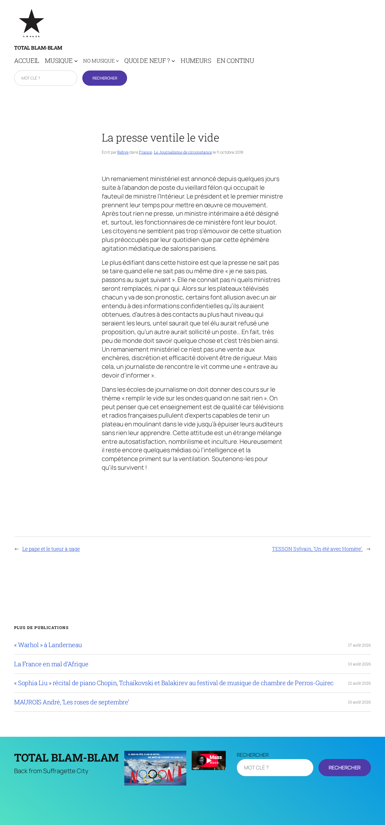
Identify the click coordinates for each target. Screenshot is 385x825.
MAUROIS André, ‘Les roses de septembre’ (71, 702)
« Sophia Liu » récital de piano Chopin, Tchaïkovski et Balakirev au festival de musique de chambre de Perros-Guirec (174, 683)
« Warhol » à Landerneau (48, 644)
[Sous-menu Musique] (76, 61)
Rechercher (104, 78)
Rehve (123, 152)
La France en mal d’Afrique (51, 664)
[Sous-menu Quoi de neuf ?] (173, 61)
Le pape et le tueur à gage (51, 548)
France (145, 152)
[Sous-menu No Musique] (117, 60)
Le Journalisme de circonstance (183, 152)
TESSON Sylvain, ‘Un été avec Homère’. (317, 548)
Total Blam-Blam (38, 47)
